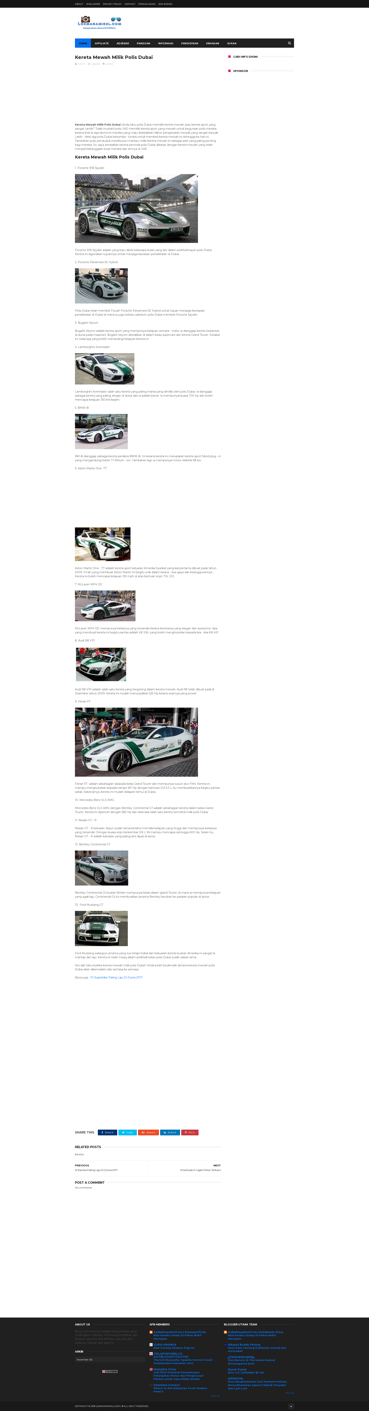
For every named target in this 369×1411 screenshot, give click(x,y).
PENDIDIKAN (189, 43)
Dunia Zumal (237, 1369)
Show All (215, 1396)
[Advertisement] (224, 23)
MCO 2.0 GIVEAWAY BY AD (246, 1372)
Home (83, 43)
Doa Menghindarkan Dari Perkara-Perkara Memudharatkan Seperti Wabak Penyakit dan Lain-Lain (257, 1385)
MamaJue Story (165, 1369)
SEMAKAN (212, 43)
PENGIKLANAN (146, 4)
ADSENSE (123, 43)
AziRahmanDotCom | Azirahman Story (255, 1332)
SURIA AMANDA (165, 1344)
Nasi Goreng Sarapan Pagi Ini (174, 1347)
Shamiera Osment (167, 1385)
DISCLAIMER (93, 4)
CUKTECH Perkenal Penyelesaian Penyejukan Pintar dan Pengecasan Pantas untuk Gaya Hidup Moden (179, 1376)
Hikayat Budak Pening (244, 1344)
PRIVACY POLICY (112, 4)
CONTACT (130, 4)
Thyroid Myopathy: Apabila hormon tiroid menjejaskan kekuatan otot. (183, 1361)
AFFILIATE (102, 43)
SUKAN (232, 43)
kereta (109, 63)
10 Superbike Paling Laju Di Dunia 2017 (116, 977)
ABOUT (79, 4)
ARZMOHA (235, 1378)
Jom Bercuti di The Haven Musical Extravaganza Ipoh (251, 1361)
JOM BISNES (165, 4)
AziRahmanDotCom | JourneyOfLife (180, 1332)
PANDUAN (143, 43)
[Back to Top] (291, 1406)
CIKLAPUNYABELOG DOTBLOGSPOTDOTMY (171, 1355)
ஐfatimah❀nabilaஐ (241, 1357)
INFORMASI (166, 43)
